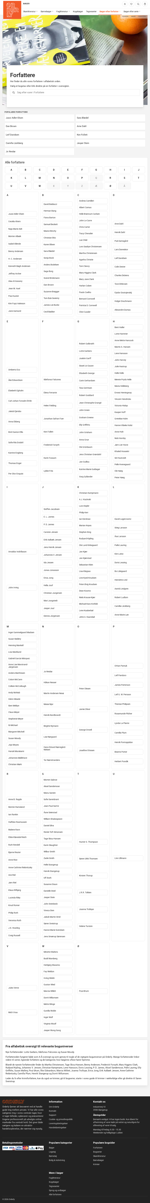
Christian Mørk (15, 764)
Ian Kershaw (85, 519)
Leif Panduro (120, 675)
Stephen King (85, 532)
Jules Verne (13, 988)
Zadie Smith (49, 858)
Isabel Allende (14, 244)
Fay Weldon (49, 971)
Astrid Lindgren (121, 589)
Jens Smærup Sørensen (54, 936)
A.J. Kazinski (85, 499)
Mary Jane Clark (86, 279)
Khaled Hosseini (122, 451)
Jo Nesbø (48, 671)
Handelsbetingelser (57, 1127)
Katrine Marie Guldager (89, 469)
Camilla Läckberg (122, 606)
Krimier (96, 1164)
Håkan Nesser (50, 682)
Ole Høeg (119, 471)
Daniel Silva (49, 825)
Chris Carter (84, 227)
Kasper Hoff (120, 412)
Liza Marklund (14, 652)
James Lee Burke (51, 305)
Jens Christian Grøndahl (90, 454)
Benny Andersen (15, 251)
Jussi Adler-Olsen (16, 214)
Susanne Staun (50, 884)
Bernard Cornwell (87, 299)
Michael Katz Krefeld (88, 604)
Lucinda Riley (14, 897)
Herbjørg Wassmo (52, 965)
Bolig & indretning (57, 1160)
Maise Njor (48, 704)
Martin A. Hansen (122, 347)
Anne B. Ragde (15, 799)
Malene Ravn (14, 829)
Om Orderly (54, 1107)
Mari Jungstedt (51, 600)
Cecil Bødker (49, 312)
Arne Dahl (119, 224)
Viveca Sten (49, 910)
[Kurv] (145, 4)
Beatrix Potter (121, 752)
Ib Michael (13, 725)
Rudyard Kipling (86, 538)
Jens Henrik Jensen (52, 547)
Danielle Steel (50, 891)
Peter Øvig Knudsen (88, 584)
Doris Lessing (121, 562)
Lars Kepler (84, 506)
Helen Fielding (50, 405)
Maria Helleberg (122, 386)
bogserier (70, 1078)
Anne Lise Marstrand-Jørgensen (18, 665)
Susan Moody (14, 738)
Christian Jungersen (53, 593)
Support (52, 1115)
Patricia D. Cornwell (88, 305)
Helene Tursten (86, 926)
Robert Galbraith (86, 343)
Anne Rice (12, 860)
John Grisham (85, 432)
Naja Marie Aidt (15, 229)
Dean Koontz (85, 591)
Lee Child (83, 240)
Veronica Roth (14, 920)
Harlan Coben (85, 285)
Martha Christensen (88, 253)
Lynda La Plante (122, 723)
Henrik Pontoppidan (124, 742)
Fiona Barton (50, 217)
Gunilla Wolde (50, 1011)
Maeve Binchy (50, 231)
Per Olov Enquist (15, 473)
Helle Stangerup (51, 864)
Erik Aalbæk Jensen (52, 540)
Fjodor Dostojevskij (123, 292)
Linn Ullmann (120, 858)
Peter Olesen (85, 688)
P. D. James (49, 524)
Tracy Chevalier (86, 233)
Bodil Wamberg (50, 958)
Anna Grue (84, 440)
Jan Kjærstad (85, 558)
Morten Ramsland (16, 807)
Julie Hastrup (121, 366)
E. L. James (49, 517)
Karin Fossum (50, 458)
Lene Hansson (121, 353)
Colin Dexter (120, 267)
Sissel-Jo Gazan (86, 366)
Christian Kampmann (88, 493)
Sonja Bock (49, 258)
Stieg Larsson (121, 527)
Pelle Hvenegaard (122, 464)
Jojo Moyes (13, 745)
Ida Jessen (48, 562)
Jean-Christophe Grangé (90, 403)
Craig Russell (14, 935)
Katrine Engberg (15, 453)
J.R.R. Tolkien (85, 892)
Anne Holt (119, 432)
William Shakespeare (53, 819)
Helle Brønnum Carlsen (89, 214)
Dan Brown (49, 285)
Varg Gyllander (86, 476)
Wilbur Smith (49, 851)
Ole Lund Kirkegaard (88, 545)
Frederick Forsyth (51, 445)
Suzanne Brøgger (51, 291)
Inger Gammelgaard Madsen (21, 632)
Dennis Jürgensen (52, 616)
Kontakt (52, 1111)
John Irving (13, 587)
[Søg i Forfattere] (13, 92)
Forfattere (97, 1148)
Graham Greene (86, 417)
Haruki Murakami (16, 751)
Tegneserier (91, 11)
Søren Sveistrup (51, 923)
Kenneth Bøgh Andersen (19, 266)
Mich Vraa (13, 1012)
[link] (39, 118)
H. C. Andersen (15, 259)
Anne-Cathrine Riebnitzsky (20, 867)
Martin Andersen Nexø (54, 693)
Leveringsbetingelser (58, 1123)
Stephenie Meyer (15, 719)
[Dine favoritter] (131, 4)
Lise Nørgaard (50, 737)
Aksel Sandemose (52, 786)
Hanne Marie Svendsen (54, 930)
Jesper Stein (49, 897)
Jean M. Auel (14, 288)
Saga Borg (48, 271)
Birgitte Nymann (51, 726)
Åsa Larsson (120, 536)
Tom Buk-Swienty (51, 298)
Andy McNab (14, 692)
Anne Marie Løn (122, 615)
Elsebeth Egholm (15, 390)
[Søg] (138, 4)
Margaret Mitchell (16, 732)
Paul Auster (13, 296)
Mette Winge (49, 1004)
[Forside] (12, 10)
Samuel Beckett (51, 224)
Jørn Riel (12, 882)
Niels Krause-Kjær (87, 597)
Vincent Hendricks (123, 399)
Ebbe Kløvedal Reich (17, 837)
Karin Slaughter (51, 845)
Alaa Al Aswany (15, 281)
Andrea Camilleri (86, 201)
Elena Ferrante (50, 392)
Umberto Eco (14, 369)
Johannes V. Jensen (53, 555)
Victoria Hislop (121, 405)
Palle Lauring (120, 545)
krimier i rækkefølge (107, 1078)
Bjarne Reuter (14, 852)
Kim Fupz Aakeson (16, 303)
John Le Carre (85, 220)
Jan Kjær (83, 551)
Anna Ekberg (14, 421)
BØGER (26, 4)
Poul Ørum (84, 991)
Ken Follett (48, 432)
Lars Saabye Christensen (90, 246)
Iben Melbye (13, 705)
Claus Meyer (13, 712)
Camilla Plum (120, 733)
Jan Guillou (84, 462)
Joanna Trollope (86, 909)
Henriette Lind (121, 580)
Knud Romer (14, 905)
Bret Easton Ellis (15, 432)
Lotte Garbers (85, 351)
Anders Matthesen (16, 673)
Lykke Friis (48, 471)
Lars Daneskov (121, 249)
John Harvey (120, 360)
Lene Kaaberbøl (86, 610)
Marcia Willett (50, 991)
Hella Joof (48, 585)
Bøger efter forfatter (109, 11)
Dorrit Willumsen (51, 997)
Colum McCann (15, 679)
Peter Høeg (120, 477)
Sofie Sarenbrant (51, 799)
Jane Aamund (14, 311)
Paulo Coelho (85, 292)
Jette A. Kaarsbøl (87, 617)
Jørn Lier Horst (121, 445)
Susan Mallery (14, 639)
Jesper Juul (49, 608)
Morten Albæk (14, 236)
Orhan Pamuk (121, 666)
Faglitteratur (62, 11)
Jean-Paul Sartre (51, 806)
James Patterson (122, 685)
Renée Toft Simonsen (53, 832)
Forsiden (125, 16)
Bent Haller (120, 327)
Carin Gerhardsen (87, 380)
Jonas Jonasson (51, 570)
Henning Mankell (15, 645)
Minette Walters (51, 952)
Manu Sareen (50, 793)
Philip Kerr (83, 512)
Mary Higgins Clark (87, 273)
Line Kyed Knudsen (87, 578)
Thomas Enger (15, 463)
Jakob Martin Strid (52, 917)
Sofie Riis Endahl (15, 442)
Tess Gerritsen (85, 388)
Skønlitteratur (29, 11)
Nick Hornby (120, 438)
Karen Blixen (49, 244)
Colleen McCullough (17, 686)
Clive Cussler (85, 312)
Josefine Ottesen (86, 750)
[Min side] (125, 4)
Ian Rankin (13, 814)
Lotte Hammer (121, 334)
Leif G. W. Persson (123, 694)
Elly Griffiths (84, 425)
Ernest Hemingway (123, 392)
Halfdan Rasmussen (17, 822)
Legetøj (52, 1152)
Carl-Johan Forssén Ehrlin (20, 401)
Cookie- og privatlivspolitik (61, 1119)
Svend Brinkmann (52, 278)
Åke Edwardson (15, 380)
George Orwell (85, 730)
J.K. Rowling (14, 928)
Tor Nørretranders (52, 760)
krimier (56, 1078)
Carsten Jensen (51, 532)
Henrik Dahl (120, 232)
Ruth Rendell (14, 845)
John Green (84, 410)
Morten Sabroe (50, 780)
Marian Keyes (85, 525)
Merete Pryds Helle (123, 379)
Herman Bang (50, 211)
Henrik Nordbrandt (52, 715)
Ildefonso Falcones (52, 379)
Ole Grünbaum (85, 447)
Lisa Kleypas (85, 571)
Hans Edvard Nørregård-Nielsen (55, 748)
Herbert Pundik (121, 761)
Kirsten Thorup (86, 875)
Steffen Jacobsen (52, 509)
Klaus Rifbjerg (14, 890)
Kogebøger (78, 11)
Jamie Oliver (84, 709)
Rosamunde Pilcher (123, 713)
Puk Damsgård (121, 241)
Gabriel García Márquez (19, 658)
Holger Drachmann (123, 301)
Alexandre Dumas (123, 310)
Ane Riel (12, 875)
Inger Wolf (48, 1017)
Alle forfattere (55, 1194)
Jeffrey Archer (14, 273)
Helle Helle (119, 373)
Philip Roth (13, 913)
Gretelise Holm (121, 418)
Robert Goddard (86, 395)
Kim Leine (119, 554)
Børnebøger (46, 11)
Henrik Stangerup (51, 871)
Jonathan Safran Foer (54, 418)
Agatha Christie (86, 259)
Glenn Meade (14, 699)
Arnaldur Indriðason (17, 551)
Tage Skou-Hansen (52, 838)
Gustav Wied (49, 984)
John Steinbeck (51, 904)
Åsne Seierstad (50, 812)
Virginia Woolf (50, 1024)
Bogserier (97, 1152)
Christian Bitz (50, 238)
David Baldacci (50, 204)
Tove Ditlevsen (121, 284)
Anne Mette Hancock (124, 340)
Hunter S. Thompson (88, 842)
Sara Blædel (49, 251)
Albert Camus (85, 207)
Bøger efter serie (131, 11)
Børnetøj (53, 1156)
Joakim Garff (85, 358)
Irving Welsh (49, 978)
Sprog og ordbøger (57, 1190)
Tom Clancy (84, 266)
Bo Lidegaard (121, 571)
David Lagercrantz (123, 519)
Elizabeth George (86, 373)
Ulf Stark (47, 878)
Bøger (133, 16)
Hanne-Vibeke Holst (123, 425)
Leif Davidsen (121, 258)
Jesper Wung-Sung (52, 1030)
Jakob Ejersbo (14, 411)
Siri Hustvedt (120, 458)
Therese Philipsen (122, 704)
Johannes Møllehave (17, 758)
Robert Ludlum (121, 597)
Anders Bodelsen (51, 264)
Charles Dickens (122, 275)
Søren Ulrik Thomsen (88, 858)
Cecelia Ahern (14, 221)
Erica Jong (48, 578)
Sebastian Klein (86, 565)
